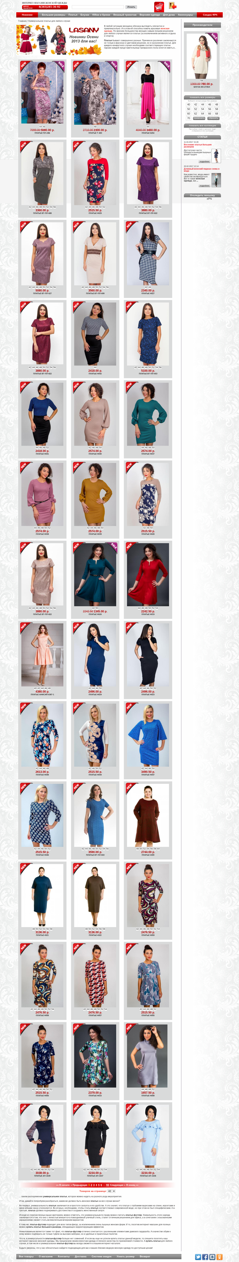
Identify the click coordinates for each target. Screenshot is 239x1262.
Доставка (80, 1256)
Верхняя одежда (150, 14)
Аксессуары (185, 14)
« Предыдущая (79, 1185)
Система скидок (101, 1256)
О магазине (46, 1256)
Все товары (26, 1256)
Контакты (64, 1256)
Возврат (145, 1256)
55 (107, 1185)
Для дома (169, 14)
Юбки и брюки (101, 14)
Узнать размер (126, 1256)
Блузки (84, 14)
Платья (72, 14)
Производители (202, 24)
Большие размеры (53, 14)
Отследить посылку (202, 195)
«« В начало (63, 1185)
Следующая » (117, 1185)
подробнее (204, 161)
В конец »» (132, 1185)
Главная (22, 21)
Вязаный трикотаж (124, 14)
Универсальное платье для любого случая (49, 21)
